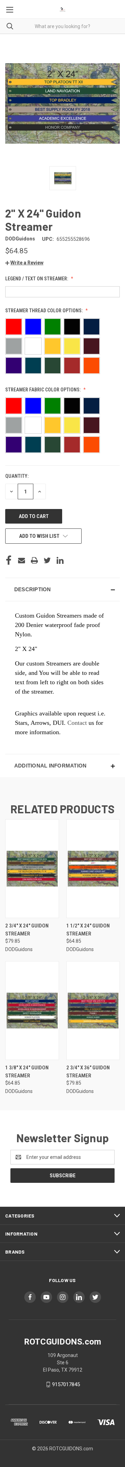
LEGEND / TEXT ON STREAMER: (37, 278)
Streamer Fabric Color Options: (43, 389)
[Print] (34, 560)
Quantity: (16, 476)
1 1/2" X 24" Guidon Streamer (88, 930)
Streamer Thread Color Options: (44, 310)
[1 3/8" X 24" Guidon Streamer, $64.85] (32, 1011)
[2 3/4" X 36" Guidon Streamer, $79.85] (93, 1011)
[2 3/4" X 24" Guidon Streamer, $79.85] (32, 869)
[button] (24, 262)
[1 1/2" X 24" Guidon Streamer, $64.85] (93, 869)
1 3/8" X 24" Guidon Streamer (27, 1072)
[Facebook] (8, 560)
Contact (77, 722)
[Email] (21, 560)
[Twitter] (47, 560)
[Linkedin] (60, 560)
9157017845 (66, 1384)
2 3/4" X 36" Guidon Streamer (88, 1072)
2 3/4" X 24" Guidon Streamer (27, 930)
